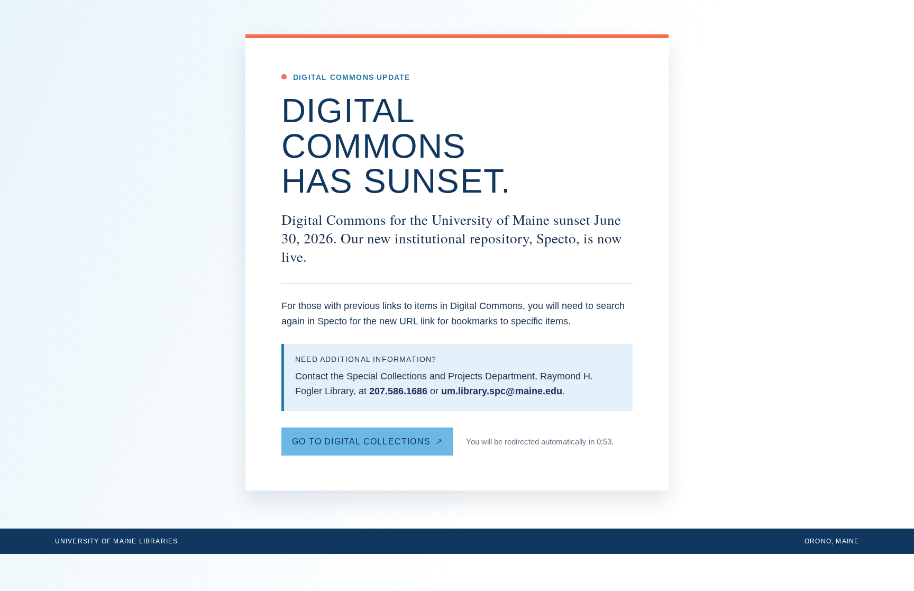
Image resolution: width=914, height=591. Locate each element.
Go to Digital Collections (361, 441)
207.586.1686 (398, 391)
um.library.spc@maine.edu (501, 391)
